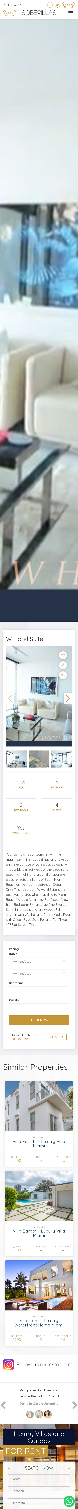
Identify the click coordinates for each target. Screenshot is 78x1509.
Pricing (14, 949)
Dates (13, 954)
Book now (39, 1020)
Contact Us (55, 1037)
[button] (10, 698)
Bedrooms (16, 983)
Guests (14, 1000)
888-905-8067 (21, 1039)
